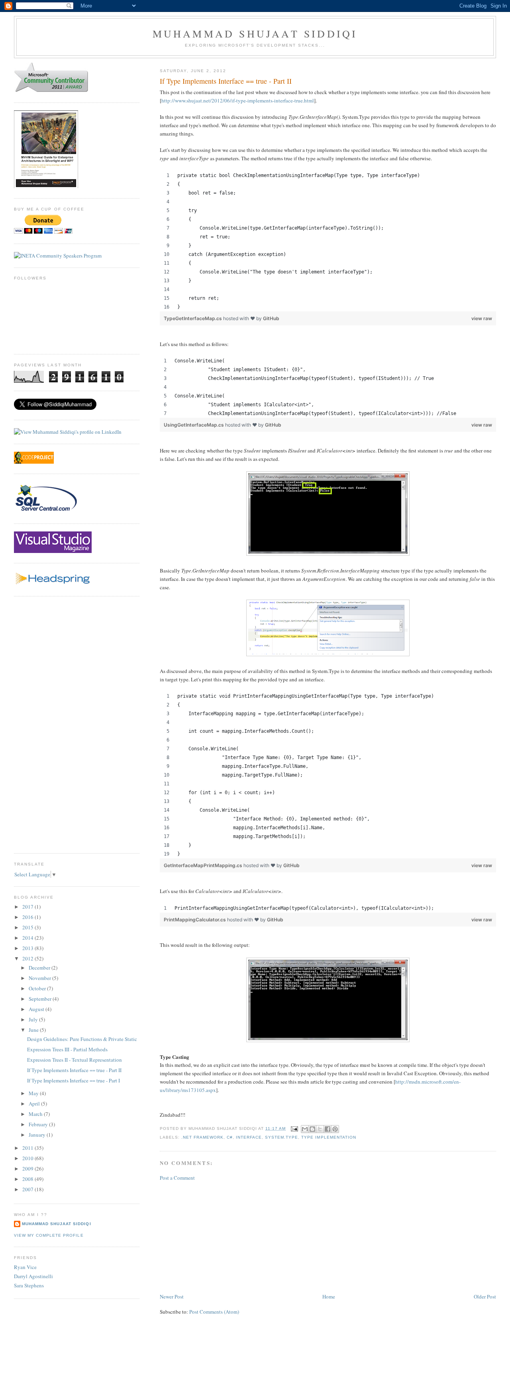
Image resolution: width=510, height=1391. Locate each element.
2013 (28, 948)
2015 (28, 927)
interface (249, 1137)
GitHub (271, 318)
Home (328, 1296)
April (35, 1103)
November (40, 978)
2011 (28, 1147)
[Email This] (305, 1129)
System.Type (281, 1137)
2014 (28, 937)
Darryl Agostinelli (33, 1276)
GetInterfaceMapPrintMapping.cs (203, 865)
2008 (28, 1178)
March (36, 1114)
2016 (28, 917)
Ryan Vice (25, 1267)
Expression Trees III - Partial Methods (67, 1049)
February (39, 1124)
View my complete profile (48, 1235)
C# (230, 1137)
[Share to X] (320, 1129)
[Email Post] (294, 1128)
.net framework (202, 1137)
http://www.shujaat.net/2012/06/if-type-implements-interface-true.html (237, 100)
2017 (28, 906)
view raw (481, 318)
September (41, 998)
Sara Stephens (29, 1285)
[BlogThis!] (312, 1129)
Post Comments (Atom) (214, 1311)
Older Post (485, 1296)
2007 (28, 1189)
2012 (28, 958)
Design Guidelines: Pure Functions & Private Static (82, 1039)
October (38, 988)
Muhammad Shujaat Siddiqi (255, 33)
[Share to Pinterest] (335, 1129)
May (34, 1093)
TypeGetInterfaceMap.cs (193, 318)
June (34, 1029)
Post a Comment (177, 1177)
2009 (28, 1168)
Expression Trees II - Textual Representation (74, 1059)
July (34, 1019)
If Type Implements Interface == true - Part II (74, 1070)
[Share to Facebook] (328, 1129)
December (40, 967)
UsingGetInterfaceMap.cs (194, 425)
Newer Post (172, 1296)
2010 (28, 1158)
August (37, 1009)
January (38, 1134)
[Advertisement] (219, 1236)
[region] (328, 241)
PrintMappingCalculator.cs (195, 920)
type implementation (328, 1137)
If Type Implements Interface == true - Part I (73, 1080)
